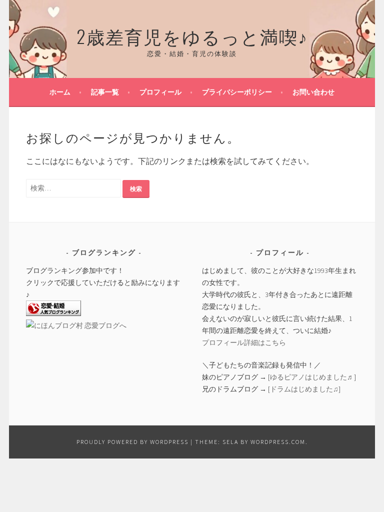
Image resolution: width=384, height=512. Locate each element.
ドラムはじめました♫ (304, 389)
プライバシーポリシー (237, 92)
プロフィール (161, 92)
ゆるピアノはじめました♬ (312, 377)
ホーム (60, 92)
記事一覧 (105, 92)
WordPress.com (278, 442)
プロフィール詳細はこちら (244, 342)
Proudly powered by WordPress (132, 442)
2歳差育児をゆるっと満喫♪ (192, 35)
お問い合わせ (313, 92)
